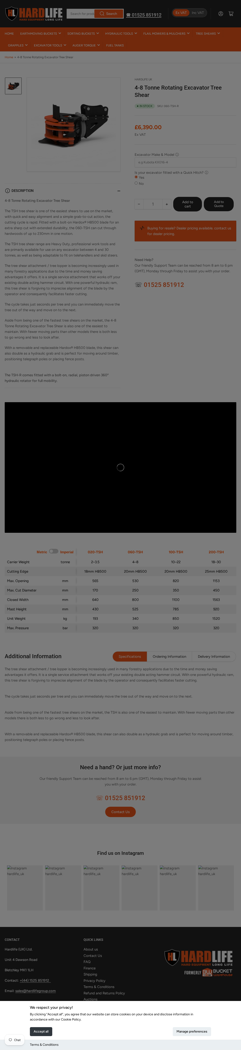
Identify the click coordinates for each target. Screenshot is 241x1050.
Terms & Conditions (44, 1045)
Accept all (41, 1031)
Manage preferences (192, 1031)
